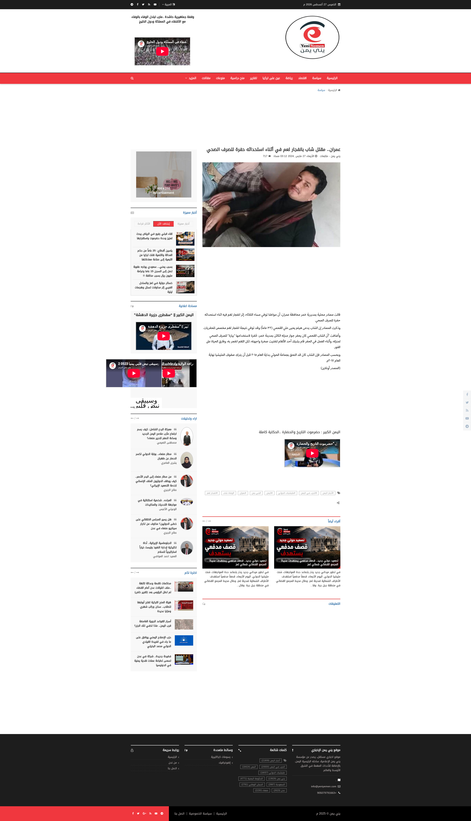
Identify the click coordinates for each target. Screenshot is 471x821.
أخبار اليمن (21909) (270, 761)
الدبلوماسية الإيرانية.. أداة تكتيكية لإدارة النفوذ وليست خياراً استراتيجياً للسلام (158, 547)
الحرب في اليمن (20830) (273, 767)
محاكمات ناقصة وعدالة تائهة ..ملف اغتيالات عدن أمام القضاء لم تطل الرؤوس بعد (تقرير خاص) (153, 588)
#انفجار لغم (212, 493)
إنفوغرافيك (225, 763)
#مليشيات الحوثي (286, 493)
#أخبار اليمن (328, 493)
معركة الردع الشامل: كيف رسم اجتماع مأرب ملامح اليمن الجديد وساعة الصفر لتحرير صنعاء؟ (157, 434)
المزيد (192, 78)
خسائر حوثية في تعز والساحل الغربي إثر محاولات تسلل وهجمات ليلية (153, 287)
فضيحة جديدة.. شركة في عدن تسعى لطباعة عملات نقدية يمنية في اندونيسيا (152, 661)
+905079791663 (326, 793)
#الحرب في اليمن (309, 493)
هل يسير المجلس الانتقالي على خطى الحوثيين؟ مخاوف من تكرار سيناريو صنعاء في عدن (156, 524)
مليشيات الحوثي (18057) (272, 773)
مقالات (206, 78)
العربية (168, 4)
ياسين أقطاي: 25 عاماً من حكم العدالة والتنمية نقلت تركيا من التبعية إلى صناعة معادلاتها (154, 255)
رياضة (289, 78)
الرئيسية (332, 78)
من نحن (173, 763)
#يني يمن (256, 493)
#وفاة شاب (228, 493)
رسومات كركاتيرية (221, 757)
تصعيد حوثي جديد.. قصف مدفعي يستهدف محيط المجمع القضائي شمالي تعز (309, 562)
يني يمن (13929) (276, 779)
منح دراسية (237, 78)
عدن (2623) (279, 790)
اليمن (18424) (249, 767)
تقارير (253, 78)
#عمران (243, 493)
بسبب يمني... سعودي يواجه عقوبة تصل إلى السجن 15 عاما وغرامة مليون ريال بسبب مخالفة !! (152, 271)
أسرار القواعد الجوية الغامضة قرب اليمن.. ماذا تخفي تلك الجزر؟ (152, 623)
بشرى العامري (169, 463)
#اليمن (269, 493)
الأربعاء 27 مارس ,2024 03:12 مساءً (294, 156)
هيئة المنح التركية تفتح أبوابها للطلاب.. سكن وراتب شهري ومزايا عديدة (154, 607)
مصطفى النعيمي (167, 443)
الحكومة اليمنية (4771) (251, 779)
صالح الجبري (170, 490)
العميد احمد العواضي (165, 556)
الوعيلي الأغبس (168, 509)
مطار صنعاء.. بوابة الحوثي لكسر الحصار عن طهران (156, 456)
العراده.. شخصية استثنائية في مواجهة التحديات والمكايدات (157, 502)
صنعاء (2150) (261, 790)
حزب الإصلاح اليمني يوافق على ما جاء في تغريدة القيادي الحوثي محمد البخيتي (153, 642)
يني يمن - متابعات (328, 557)
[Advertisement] (235, 118)
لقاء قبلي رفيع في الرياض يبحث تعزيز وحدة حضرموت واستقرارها (154, 236)
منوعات (220, 78)
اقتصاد (302, 78)
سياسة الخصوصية (200, 813)
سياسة (316, 78)
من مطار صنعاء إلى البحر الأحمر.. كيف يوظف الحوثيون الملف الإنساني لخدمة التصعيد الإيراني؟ (156, 481)
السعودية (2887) (276, 784)
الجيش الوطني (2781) (252, 784)
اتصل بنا (172, 768)
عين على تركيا (271, 78)
